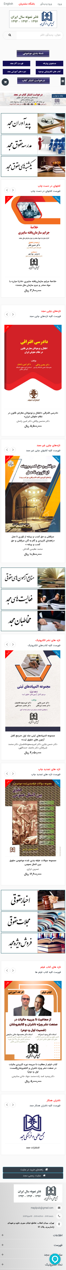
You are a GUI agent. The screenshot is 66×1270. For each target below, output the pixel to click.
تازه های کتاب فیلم (51, 967)
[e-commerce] (33, 19)
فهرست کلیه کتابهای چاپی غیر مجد (43, 451)
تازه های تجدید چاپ (49, 769)
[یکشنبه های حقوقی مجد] (33, 166)
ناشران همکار (53, 1100)
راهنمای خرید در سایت (31, 1170)
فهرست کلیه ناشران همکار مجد (45, 1106)
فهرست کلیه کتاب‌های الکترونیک (44, 645)
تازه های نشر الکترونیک (47, 640)
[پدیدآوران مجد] (33, 123)
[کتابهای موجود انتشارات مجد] (16, 63)
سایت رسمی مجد (32, 1176)
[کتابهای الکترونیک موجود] (49, 71)
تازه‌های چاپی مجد (51, 311)
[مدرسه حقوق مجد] (33, 145)
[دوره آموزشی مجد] (16, 71)
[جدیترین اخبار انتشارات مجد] (33, 900)
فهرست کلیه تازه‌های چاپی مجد (45, 316)
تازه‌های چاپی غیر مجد (48, 445)
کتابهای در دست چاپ (49, 186)
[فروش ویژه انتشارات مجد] (33, 943)
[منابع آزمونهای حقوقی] (33, 578)
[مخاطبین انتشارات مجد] (33, 621)
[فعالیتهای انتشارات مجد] (33, 599)
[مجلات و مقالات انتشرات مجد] (33, 922)
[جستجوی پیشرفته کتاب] (49, 63)
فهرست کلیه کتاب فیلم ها (48, 972)
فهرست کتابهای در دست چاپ (45, 191)
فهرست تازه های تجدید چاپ (45, 774)
